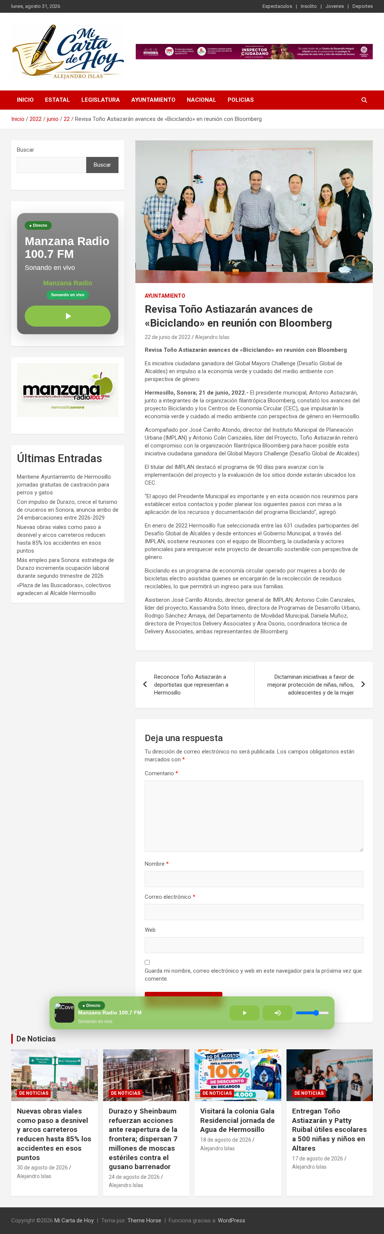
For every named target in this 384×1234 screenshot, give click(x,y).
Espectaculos (277, 6)
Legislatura (100, 99)
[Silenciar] (277, 1012)
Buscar (25, 149)
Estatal (57, 99)
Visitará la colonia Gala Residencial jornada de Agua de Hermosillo (237, 1120)
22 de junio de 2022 (167, 337)
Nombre (157, 863)
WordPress (231, 1220)
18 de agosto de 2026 (225, 1140)
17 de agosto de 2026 (317, 1159)
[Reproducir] (68, 316)
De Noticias (36, 1038)
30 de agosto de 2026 (42, 1168)
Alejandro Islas (212, 337)
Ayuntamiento (153, 99)
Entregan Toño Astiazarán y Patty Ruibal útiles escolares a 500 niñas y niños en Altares (329, 1130)
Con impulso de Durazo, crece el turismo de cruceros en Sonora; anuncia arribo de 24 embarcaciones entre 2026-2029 (67, 510)
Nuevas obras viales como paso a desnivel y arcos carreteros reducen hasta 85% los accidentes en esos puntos (54, 1134)
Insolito (309, 6)
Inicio (25, 99)
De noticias (33, 1093)
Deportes (362, 6)
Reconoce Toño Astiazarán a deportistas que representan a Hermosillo (191, 685)
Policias (241, 99)
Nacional (201, 99)
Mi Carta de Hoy (74, 1220)
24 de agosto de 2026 (134, 1177)
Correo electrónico (170, 896)
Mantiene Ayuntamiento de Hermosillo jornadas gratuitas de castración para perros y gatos (64, 484)
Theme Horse (144, 1220)
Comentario (161, 773)
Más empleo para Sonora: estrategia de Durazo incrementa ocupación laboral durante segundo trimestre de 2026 (65, 568)
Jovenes (335, 6)
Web (150, 930)
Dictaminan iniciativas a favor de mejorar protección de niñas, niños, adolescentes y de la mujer (310, 685)
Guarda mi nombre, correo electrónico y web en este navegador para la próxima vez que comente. (253, 974)
